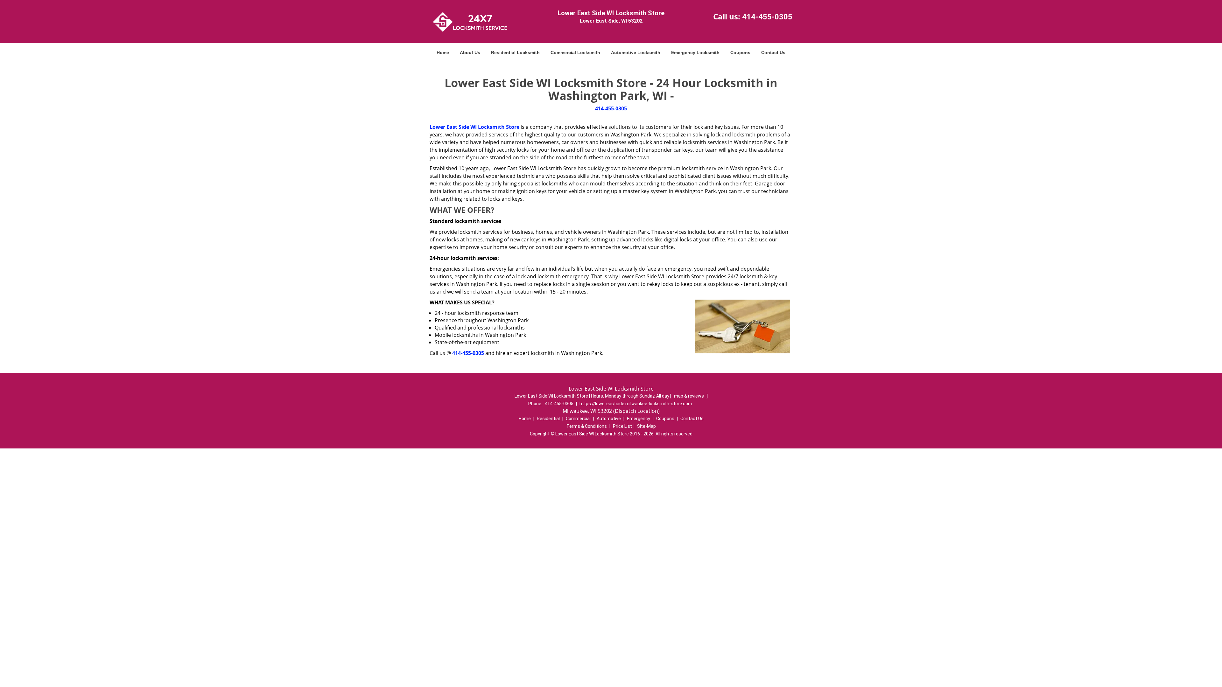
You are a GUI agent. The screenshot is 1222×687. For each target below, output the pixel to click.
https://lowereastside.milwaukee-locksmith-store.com (635, 403)
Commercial (578, 418)
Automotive (609, 418)
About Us (470, 52)
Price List (622, 426)
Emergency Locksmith (695, 52)
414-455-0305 (767, 16)
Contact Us (773, 52)
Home (443, 52)
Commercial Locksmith (575, 52)
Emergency (638, 418)
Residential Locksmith (515, 52)
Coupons (740, 52)
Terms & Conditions (586, 426)
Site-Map (646, 426)
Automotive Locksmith (635, 52)
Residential (548, 418)
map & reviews (689, 396)
